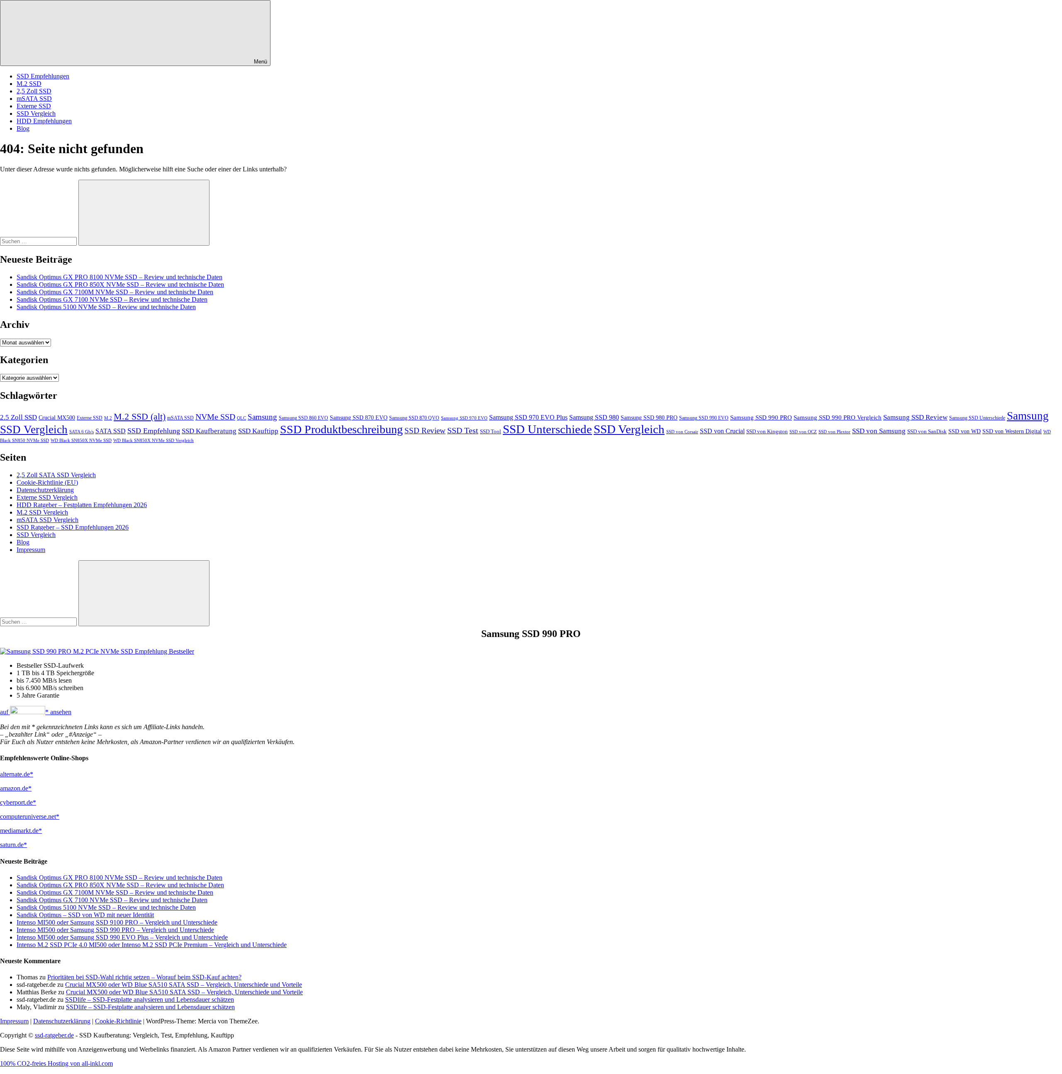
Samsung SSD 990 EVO (703, 418)
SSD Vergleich (36, 113)
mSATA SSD (34, 98)
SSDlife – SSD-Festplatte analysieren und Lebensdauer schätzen (149, 999)
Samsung (262, 417)
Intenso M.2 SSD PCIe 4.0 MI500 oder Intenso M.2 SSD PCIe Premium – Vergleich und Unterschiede (152, 944)
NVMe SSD (215, 416)
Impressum (31, 549)
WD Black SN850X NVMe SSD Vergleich (153, 440)
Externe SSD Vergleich (47, 497)
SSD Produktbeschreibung (341, 429)
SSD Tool (490, 431)
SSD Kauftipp (258, 431)
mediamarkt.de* (21, 830)
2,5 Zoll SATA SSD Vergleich (56, 474)
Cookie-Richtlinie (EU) (47, 482)
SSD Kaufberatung (209, 431)
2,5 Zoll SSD (34, 91)
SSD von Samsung (879, 431)
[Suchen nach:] (39, 240)
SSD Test (462, 430)
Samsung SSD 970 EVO (464, 418)
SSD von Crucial (722, 430)
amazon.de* (16, 788)
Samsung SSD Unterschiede (977, 418)
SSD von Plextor (834, 432)
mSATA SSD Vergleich (47, 519)
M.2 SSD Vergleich (42, 512)
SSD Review (425, 430)
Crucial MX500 (57, 418)
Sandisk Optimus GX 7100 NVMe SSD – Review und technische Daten (112, 299)
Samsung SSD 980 (594, 417)
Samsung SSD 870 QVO (414, 418)
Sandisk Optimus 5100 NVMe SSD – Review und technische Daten (106, 306)
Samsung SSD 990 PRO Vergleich (838, 417)
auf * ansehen (35, 711)
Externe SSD (34, 106)
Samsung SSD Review (915, 417)
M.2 (108, 417)
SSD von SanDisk (927, 431)
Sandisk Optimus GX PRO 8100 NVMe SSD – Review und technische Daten (119, 277)
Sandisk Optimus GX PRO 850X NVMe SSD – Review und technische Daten (120, 284)
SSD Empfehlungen (43, 76)
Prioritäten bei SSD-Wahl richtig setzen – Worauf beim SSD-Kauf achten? (144, 977)
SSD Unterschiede (547, 429)
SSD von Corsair (682, 431)
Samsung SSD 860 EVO (303, 418)
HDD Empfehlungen (44, 120)
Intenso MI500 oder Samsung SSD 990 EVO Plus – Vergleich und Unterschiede (122, 937)
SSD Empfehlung (153, 431)
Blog (23, 128)
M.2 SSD (29, 83)
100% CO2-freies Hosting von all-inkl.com (56, 1063)
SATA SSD (110, 431)
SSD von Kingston (767, 431)
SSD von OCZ (803, 432)
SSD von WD (964, 431)
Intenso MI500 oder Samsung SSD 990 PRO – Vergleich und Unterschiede (115, 929)
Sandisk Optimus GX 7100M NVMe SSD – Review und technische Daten (115, 291)
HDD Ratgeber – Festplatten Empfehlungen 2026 (82, 504)
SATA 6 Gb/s (81, 432)
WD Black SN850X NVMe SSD (81, 440)
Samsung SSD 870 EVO (358, 418)
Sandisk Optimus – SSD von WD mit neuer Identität (85, 914)
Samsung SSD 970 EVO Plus (528, 417)
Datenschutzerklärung (45, 489)
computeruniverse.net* (29, 816)
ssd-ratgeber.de (54, 1035)
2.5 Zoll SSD (18, 417)
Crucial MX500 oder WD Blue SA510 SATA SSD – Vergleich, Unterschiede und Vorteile (183, 984)
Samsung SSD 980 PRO (649, 417)
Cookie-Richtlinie (118, 1021)
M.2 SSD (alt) (140, 417)
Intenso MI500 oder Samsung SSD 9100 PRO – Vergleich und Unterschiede (117, 922)
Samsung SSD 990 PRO (761, 417)
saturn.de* (13, 844)
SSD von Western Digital (1012, 431)
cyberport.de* (18, 802)
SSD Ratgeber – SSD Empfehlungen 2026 (73, 527)
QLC (241, 418)
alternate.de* (16, 774)
